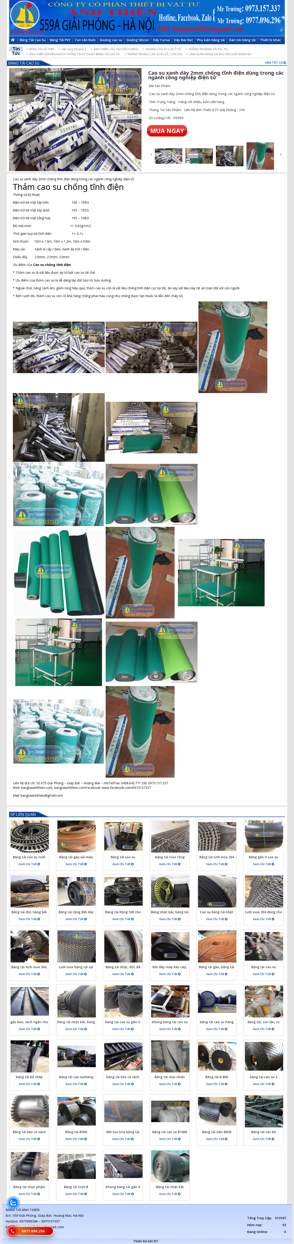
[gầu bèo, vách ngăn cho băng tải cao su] (29, 1001)
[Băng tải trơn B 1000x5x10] (76, 1166)
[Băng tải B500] (76, 1111)
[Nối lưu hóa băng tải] (123, 1111)
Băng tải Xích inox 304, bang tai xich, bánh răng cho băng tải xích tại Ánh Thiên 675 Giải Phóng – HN (29, 968)
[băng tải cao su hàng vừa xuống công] (217, 1001)
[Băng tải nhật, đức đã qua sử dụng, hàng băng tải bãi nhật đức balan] (123, 946)
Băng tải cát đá (263, 1132)
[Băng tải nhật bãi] (170, 1166)
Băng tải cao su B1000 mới (169, 1132)
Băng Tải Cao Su (24, 63)
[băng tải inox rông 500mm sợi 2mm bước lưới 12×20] (170, 836)
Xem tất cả (274, 62)
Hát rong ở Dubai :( (74, 49)
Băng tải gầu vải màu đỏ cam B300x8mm (76, 858)
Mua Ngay (167, 130)
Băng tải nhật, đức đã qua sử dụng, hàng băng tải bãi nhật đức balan (123, 968)
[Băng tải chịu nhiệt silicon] (170, 1056)
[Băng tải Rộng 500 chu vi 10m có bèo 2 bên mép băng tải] (123, 891)
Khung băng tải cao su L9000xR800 (170, 1022)
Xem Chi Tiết (28, 864)
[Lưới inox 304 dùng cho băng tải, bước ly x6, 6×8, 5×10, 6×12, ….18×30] (264, 891)
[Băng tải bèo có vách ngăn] (29, 1111)
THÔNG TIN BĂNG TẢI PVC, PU (208, 49)
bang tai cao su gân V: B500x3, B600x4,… (123, 1022)
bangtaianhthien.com (69, 787)
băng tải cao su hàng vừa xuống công (217, 1022)
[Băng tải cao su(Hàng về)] (76, 1056)
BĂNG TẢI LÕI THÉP (41, 49)
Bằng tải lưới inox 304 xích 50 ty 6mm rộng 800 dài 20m (216, 858)
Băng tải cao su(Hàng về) (76, 1077)
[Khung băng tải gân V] (123, 1166)
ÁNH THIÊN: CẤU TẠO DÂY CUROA (115, 49)
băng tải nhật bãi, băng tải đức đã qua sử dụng (76, 1022)
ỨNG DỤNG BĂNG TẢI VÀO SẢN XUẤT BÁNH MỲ (220, 54)
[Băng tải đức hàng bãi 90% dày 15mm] (29, 891)
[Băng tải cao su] (264, 946)
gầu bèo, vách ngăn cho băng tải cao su (29, 1022)
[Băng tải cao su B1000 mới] (170, 1111)
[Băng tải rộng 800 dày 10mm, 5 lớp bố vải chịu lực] (76, 891)
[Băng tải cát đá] (264, 1111)
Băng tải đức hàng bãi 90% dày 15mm (29, 913)
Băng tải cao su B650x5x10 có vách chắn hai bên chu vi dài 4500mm (123, 858)
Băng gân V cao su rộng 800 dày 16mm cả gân (263, 858)
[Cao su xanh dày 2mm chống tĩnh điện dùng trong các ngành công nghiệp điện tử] (75, 120)
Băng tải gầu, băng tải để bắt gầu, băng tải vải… (216, 968)
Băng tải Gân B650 (216, 1132)
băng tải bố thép (29, 1077)
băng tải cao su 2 (263, 1077)
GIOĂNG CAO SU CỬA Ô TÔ (163, 49)
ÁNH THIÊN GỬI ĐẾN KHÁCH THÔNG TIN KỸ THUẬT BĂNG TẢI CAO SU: (74, 54)
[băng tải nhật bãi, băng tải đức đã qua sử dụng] (76, 1001)
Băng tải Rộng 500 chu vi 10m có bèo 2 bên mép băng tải (123, 913)
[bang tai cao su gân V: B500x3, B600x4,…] (123, 1001)
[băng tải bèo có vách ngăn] (123, 1056)
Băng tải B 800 (216, 1077)
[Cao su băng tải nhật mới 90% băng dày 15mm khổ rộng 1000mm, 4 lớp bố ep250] (217, 891)
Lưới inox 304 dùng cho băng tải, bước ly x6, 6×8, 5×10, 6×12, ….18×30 (263, 913)
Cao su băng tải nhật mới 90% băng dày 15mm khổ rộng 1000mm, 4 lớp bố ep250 (216, 913)
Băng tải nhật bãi (170, 1187)
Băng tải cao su (263, 967)
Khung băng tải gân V (123, 1187)
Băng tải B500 (76, 1132)
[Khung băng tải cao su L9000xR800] (170, 1001)
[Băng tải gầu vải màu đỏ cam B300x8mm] (76, 836)
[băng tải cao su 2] (264, 1056)
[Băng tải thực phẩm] (29, 1166)
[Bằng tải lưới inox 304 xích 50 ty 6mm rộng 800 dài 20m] (217, 836)
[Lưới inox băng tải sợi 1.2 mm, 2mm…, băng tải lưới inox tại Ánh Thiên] (76, 946)
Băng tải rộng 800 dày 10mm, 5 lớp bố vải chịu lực (76, 913)
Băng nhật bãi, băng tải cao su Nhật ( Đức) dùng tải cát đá (170, 913)
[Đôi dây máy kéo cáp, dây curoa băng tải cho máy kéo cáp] (170, 946)
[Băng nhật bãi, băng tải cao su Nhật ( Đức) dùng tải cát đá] (170, 891)
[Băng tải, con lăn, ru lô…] (264, 1001)
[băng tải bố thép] (29, 1056)
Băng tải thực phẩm (29, 1187)
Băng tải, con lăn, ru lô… (264, 1022)
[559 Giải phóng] (147, 18)
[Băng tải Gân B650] (217, 1111)
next (281, 154)
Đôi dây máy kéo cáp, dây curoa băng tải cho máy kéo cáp (169, 968)
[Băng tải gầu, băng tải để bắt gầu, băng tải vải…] (217, 946)
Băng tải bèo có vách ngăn (29, 1132)
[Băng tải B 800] (217, 1056)
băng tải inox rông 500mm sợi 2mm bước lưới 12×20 (170, 858)
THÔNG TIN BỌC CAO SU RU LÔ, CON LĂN (154, 54)
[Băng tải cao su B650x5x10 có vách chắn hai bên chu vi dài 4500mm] (123, 836)
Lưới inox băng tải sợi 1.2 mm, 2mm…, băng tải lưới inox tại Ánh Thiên (76, 968)
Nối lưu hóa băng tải (122, 1132)
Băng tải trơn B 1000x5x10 (76, 1187)
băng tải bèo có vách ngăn (122, 1077)
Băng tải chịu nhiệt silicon (170, 1077)
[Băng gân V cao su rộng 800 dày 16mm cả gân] (264, 836)
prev (151, 154)
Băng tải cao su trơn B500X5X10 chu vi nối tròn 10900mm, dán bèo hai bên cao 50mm (29, 858)
